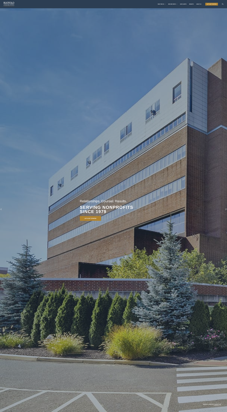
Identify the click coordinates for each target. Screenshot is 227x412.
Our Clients (183, 4)
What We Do (161, 4)
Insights (191, 4)
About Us (198, 4)
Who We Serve (172, 4)
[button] (1, 209)
